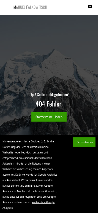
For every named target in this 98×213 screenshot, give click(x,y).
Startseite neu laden (49, 117)
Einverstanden (84, 142)
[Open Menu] (6, 7)
